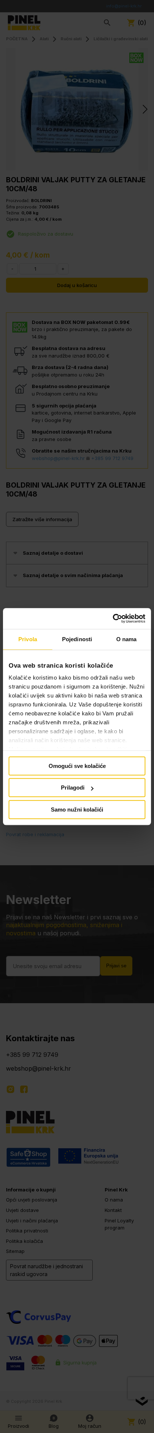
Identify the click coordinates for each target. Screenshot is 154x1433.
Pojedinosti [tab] (77, 639)
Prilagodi (72, 787)
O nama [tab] (126, 639)
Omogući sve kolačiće (77, 766)
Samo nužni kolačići (77, 809)
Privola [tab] (27, 639)
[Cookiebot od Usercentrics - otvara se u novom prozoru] (112, 618)
